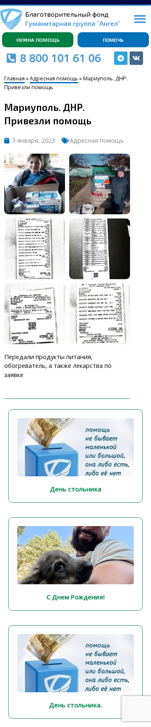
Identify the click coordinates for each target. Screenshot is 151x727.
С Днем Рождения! (76, 597)
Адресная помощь (54, 78)
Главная (14, 78)
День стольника (76, 489)
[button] (140, 19)
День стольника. (75, 705)
